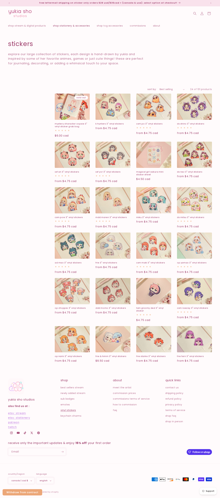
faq (115, 410)
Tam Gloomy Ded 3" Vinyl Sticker (150, 309)
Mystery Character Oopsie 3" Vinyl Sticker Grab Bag (71, 125)
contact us (172, 387)
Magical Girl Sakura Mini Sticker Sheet (149, 173)
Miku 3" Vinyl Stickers (147, 217)
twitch (12, 427)
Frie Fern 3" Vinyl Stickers (190, 356)
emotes (65, 404)
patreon (13, 422)
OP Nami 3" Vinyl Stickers (68, 356)
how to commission (125, 404)
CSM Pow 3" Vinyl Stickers (69, 217)
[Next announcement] (210, 3)
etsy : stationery (19, 418)
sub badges (68, 398)
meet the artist (122, 387)
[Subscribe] (62, 452)
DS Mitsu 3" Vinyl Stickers (190, 217)
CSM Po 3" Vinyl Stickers (149, 124)
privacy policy (173, 404)
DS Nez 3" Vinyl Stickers (189, 172)
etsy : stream (17, 413)
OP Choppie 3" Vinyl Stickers (70, 308)
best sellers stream (72, 387)
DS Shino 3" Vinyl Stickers (190, 124)
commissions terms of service (131, 398)
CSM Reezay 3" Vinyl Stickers (192, 308)
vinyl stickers (68, 410)
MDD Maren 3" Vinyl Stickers (111, 217)
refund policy (173, 398)
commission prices (124, 393)
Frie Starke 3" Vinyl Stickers (151, 356)
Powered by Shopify (49, 492)
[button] (28, 25)
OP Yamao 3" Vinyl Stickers (192, 262)
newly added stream (73, 393)
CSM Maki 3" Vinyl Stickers (150, 262)
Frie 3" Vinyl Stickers (106, 262)
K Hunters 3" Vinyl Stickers (110, 124)
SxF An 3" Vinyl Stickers (67, 172)
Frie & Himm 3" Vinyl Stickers (111, 356)
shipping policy (174, 393)
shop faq (170, 415)
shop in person (174, 421)
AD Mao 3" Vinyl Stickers (68, 262)
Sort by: (152, 89)
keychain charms (71, 415)
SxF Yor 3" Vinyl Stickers (108, 172)
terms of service (175, 410)
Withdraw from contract (22, 492)
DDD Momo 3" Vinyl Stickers (111, 308)
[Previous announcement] (9, 3)
